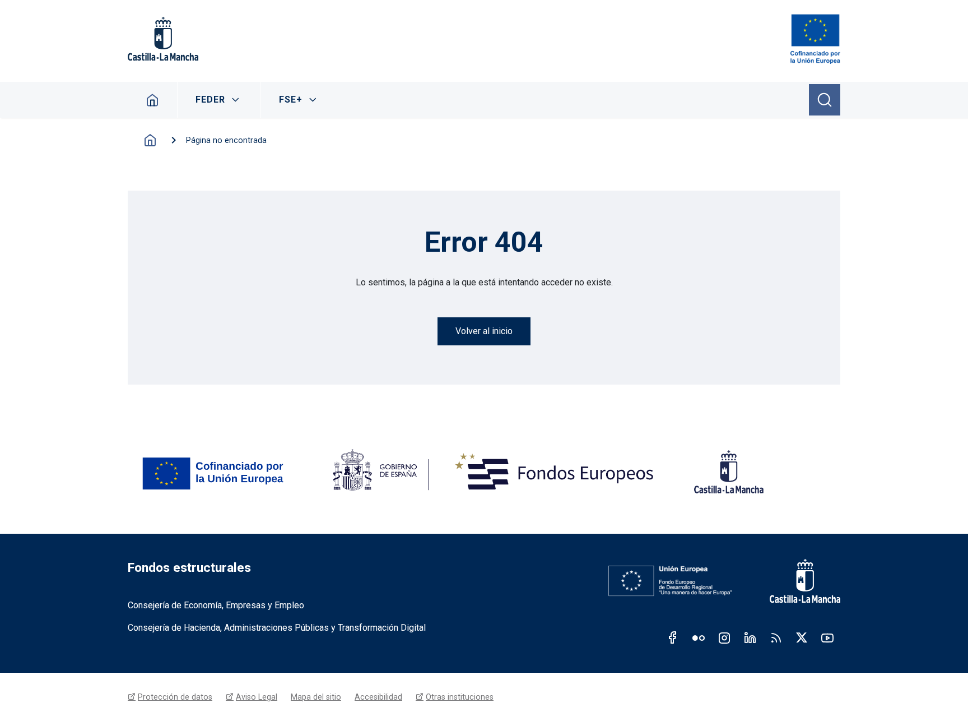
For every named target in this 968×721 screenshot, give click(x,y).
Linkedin (750, 637)
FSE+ (290, 99)
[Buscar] (824, 99)
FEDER (210, 99)
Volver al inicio (484, 331)
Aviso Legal (256, 696)
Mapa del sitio (316, 696)
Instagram (724, 637)
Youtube (827, 637)
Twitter (802, 637)
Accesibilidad (378, 696)
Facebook (673, 637)
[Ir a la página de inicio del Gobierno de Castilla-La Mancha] (797, 580)
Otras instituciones (460, 696)
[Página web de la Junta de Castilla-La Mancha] (163, 38)
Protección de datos (175, 696)
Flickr (698, 637)
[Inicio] (815, 38)
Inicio (153, 100)
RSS (776, 637)
